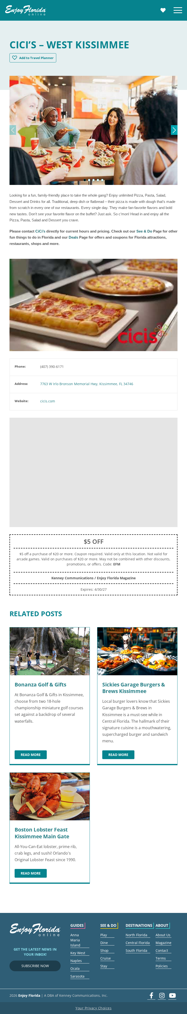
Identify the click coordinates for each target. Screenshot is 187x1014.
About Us (163, 935)
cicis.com (47, 401)
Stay (103, 966)
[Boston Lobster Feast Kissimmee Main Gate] (50, 797)
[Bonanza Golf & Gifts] (50, 651)
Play (103, 935)
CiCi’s (40, 231)
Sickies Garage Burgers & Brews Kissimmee (133, 687)
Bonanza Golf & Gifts (40, 684)
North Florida (136, 935)
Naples (76, 960)
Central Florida (138, 942)
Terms (161, 958)
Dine (104, 942)
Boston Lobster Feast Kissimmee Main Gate (42, 833)
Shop (104, 950)
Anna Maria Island (75, 940)
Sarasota (77, 976)
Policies (162, 966)
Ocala (75, 968)
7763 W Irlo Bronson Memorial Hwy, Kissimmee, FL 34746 (86, 383)
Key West (77, 953)
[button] (85, 180)
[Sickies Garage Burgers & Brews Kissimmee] (137, 651)
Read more (34, 755)
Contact (162, 950)
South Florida (136, 950)
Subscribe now (35, 965)
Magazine (163, 942)
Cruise (105, 958)
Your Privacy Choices (93, 1008)
